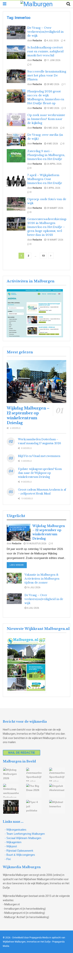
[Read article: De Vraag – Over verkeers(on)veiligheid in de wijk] (16, 32)
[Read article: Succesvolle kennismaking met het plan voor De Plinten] (16, 76)
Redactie (37, 40)
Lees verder (18, 565)
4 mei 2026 (52, 143)
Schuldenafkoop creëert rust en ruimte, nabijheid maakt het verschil (45, 51)
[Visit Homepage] (36, 4)
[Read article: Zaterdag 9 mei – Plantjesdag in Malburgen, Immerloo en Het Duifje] (16, 156)
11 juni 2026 (53, 60)
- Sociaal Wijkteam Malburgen (23, 838)
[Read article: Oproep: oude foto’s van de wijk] (16, 204)
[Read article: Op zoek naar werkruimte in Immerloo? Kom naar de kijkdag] (16, 120)
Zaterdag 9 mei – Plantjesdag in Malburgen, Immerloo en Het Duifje (46, 155)
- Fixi (8, 859)
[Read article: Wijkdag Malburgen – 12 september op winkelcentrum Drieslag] (36, 381)
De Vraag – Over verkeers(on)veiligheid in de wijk (45, 31)
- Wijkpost (11, 846)
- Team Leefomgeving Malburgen (25, 833)
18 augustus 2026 (35, 543)
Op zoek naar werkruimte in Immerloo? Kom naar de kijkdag (46, 119)
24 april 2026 (54, 164)
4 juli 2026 (52, 40)
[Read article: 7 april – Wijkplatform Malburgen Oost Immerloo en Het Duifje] (16, 180)
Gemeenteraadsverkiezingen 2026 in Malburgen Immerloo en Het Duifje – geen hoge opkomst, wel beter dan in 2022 (48, 227)
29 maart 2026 (54, 208)
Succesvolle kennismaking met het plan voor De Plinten (46, 75)
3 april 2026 (53, 188)
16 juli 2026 (33, 587)
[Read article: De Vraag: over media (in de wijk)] (16, 139)
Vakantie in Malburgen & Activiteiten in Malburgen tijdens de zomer (42, 578)
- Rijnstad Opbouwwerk (19, 850)
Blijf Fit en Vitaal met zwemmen (39, 456)
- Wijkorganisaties (15, 829)
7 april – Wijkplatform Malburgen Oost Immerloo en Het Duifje (44, 179)
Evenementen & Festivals (18, 528)
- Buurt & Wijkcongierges (20, 854)
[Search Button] (68, 4)
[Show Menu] (4, 4)
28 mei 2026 (52, 84)
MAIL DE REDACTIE (21, 752)
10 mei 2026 (52, 108)
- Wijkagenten (13, 842)
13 (43, 255)
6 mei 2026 (52, 128)
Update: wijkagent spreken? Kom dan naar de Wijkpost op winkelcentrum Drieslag (40, 473)
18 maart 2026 (54, 239)
